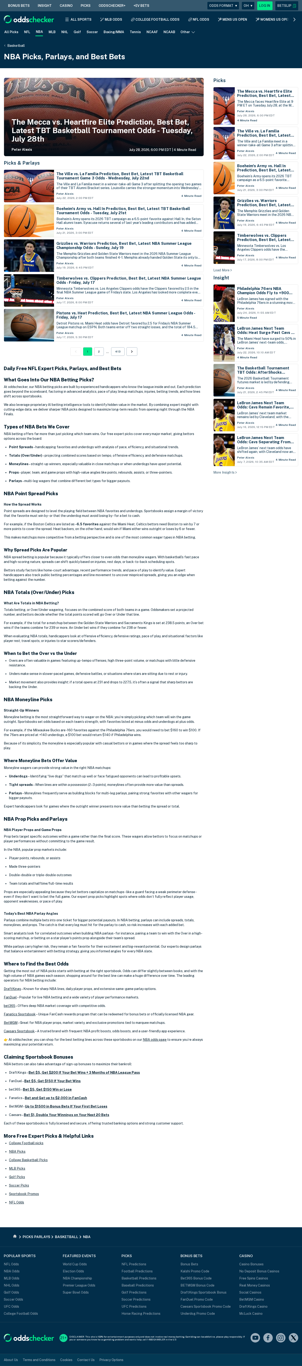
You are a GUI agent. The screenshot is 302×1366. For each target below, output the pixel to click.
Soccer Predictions (136, 1299)
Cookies (66, 1360)
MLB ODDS (113, 19)
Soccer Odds (13, 1299)
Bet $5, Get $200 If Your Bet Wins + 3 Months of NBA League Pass (84, 1072)
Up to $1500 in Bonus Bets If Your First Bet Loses (66, 1106)
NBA (39, 32)
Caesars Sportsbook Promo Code (205, 1306)
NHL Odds (11, 1285)
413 (117, 351)
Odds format (223, 6)
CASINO (66, 6)
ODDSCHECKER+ (112, 6)
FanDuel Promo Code (196, 1299)
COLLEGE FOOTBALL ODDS (157, 19)
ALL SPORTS (81, 19)
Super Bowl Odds (76, 1292)
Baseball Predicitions (138, 1285)
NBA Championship (77, 1278)
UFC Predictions (134, 1306)
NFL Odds (11, 1264)
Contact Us (86, 1360)
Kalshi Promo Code (194, 1271)
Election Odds (73, 1271)
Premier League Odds (79, 1285)
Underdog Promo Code (197, 1313)
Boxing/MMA (114, 32)
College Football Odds (21, 1313)
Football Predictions (137, 1271)
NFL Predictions (134, 1264)
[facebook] (268, 1338)
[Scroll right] (294, 19)
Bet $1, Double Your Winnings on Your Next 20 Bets (66, 1115)
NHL (64, 32)
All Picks (11, 32)
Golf (77, 32)
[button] (286, 5)
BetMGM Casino (251, 1299)
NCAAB (169, 32)
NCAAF (152, 32)
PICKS (86, 6)
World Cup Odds (75, 1264)
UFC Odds (11, 1306)
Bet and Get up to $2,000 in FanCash (56, 1098)
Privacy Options (111, 1360)
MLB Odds (11, 1278)
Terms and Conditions (39, 1360)
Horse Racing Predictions (141, 1313)
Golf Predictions (134, 1292)
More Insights (224, 472)
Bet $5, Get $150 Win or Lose (47, 1089)
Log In (264, 6)
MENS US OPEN (234, 19)
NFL (27, 32)
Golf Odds (11, 1292)
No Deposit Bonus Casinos (259, 1271)
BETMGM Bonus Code (197, 1285)
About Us (11, 1360)
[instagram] (280, 1338)
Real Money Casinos (254, 1285)
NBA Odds (12, 1271)
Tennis (135, 32)
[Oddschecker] (29, 1338)
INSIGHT (45, 6)
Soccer (92, 32)
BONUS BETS (19, 6)
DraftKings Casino (253, 1306)
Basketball (16, 46)
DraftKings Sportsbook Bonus (203, 1292)
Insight (221, 278)
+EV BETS (141, 6)
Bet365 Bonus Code (196, 1278)
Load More (221, 270)
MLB (52, 32)
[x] (293, 1338)
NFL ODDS (201, 19)
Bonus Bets (189, 1264)
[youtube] (255, 1338)
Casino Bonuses (251, 1264)
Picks (219, 80)
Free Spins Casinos (253, 1278)
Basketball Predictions (139, 1278)
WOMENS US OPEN (275, 19)
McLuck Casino (251, 1313)
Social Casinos (250, 1292)
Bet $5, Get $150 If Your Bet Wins (52, 1081)
